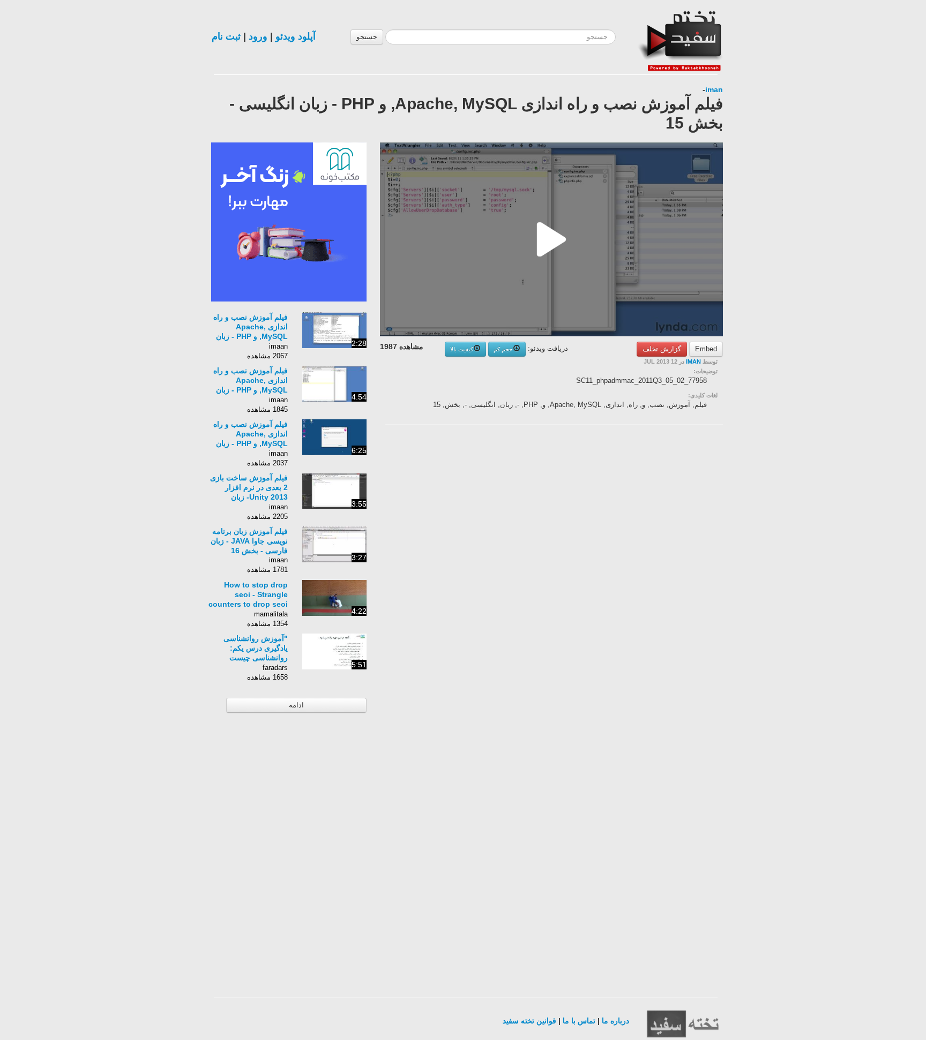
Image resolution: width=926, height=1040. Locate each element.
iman (714, 89)
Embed (706, 349)
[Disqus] (642, 569)
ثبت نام (226, 36)
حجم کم (503, 349)
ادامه (296, 705)
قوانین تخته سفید (529, 1020)
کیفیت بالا (461, 349)
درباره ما (615, 1020)
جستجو (366, 37)
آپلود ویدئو (295, 36)
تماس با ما (579, 1020)
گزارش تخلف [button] (662, 349)
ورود (258, 36)
